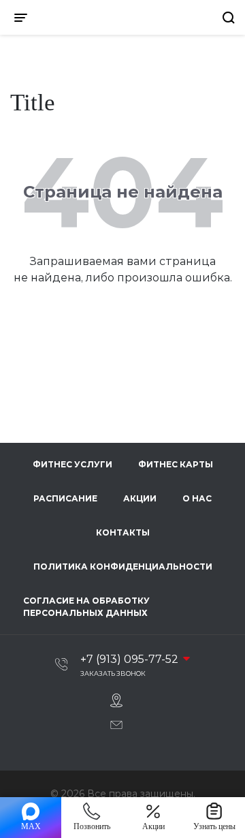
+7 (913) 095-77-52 (129, 659)
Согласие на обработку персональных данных (86, 606)
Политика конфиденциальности (122, 566)
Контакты (123, 532)
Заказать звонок (113, 673)
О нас (197, 498)
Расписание (65, 498)
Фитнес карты (175, 464)
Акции (140, 498)
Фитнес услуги (72, 464)
